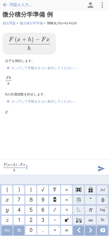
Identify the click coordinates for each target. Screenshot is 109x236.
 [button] (103, 209)
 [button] (56, 199)
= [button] (66, 230)
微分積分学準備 (31, 23)
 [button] (78, 230)
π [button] (90, 210)
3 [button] (42, 220)
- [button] (56, 219)
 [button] (7, 210)
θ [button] (103, 199)
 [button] (78, 210)
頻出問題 (9, 23)
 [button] (7, 230)
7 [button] (18, 200)
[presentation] (29, 43)
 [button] (90, 189)
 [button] (102, 230)
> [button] (68, 189)
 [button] (7, 200)
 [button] (103, 219)
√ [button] (42, 189)
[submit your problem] (101, 168)
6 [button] (42, 210)
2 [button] (30, 220)
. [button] (45, 229)
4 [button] (19, 210)
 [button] (19, 230)
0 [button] (30, 230)
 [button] (103, 189)
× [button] (66, 210)
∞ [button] (90, 220)
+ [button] (56, 229)
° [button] (90, 200)
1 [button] (19, 220)
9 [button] (42, 200)
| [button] (30, 189)
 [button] (90, 230)
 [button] (78, 220)
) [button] (21, 189)
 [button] (7, 220)
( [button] (9, 189)
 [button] (78, 189)
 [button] (67, 219)
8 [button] (30, 200)
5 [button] (30, 210)
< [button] (68, 199)
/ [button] (54, 210)
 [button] (78, 200)
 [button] (54, 189)
